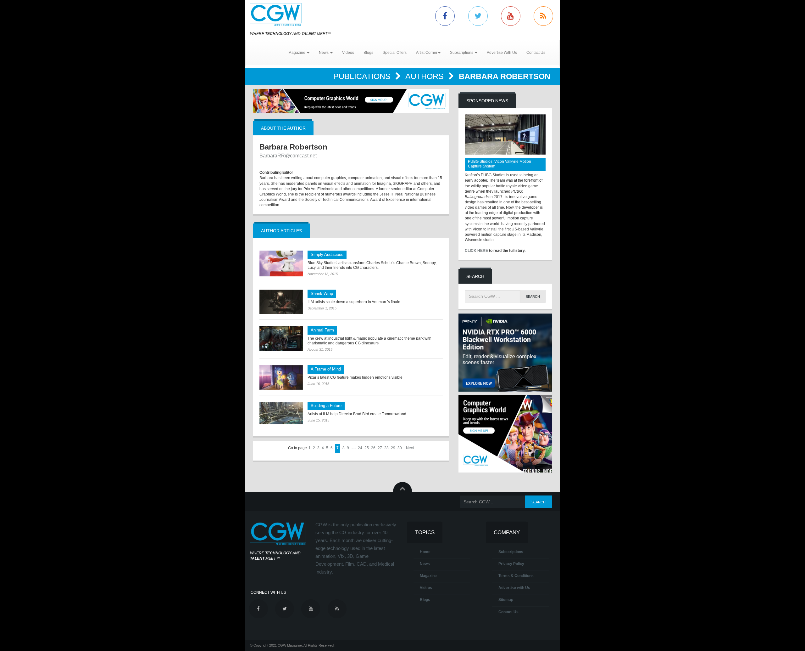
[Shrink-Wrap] (281, 302)
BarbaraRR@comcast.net (288, 155)
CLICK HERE (476, 250)
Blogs (368, 52)
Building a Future (326, 405)
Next (410, 448)
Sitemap (505, 599)
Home (425, 552)
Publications (363, 76)
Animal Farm (322, 330)
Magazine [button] (297, 52)
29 (393, 448)
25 (366, 448)
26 (373, 448)
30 (399, 448)
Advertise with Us (514, 588)
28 (386, 448)
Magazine (428, 576)
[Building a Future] (281, 413)
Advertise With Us (502, 52)
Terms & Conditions (516, 576)
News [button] (324, 52)
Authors (425, 76)
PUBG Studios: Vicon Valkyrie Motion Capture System (499, 163)
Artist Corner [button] (426, 52)
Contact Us (535, 52)
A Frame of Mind (326, 369)
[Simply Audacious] (281, 263)
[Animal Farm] (281, 338)
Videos (348, 52)
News (425, 564)
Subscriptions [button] (462, 52)
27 (380, 448)
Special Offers (395, 52)
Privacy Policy (511, 564)
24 (360, 448)
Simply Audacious (327, 254)
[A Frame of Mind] (281, 377)
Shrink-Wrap (322, 293)
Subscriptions (510, 552)
